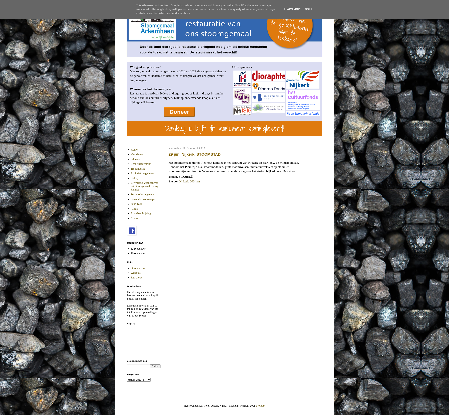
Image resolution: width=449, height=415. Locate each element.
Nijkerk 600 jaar (189, 181)
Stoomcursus (138, 268)
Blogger (260, 405)
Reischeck (136, 277)
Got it (309, 9)
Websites (135, 272)
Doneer (179, 112)
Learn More (292, 9)
